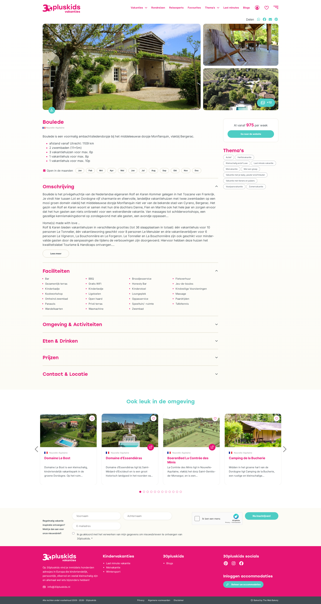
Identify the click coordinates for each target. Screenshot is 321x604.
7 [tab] (162, 492)
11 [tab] (177, 492)
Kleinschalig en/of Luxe (237, 163)
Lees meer (55, 253)
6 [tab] (159, 492)
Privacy (140, 600)
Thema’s (210, 7)
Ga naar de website (251, 134)
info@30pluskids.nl (58, 586)
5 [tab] (155, 492)
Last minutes (231, 7)
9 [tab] (170, 492)
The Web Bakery (270, 600)
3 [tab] (148, 492)
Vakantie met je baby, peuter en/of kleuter (245, 175)
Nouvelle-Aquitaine (55, 127)
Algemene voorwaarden (159, 600)
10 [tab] (173, 492)
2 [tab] (144, 492)
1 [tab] (140, 492)
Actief (228, 157)
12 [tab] (181, 492)
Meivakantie (232, 169)
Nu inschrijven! (262, 516)
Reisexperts (176, 7)
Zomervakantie (256, 186)
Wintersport (113, 571)
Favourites (194, 7)
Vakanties (137, 7)
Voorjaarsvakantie (234, 186)
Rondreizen (158, 7)
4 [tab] (151, 492)
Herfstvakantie (244, 157)
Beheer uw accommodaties (246, 584)
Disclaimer (179, 600)
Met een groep (250, 169)
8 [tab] (166, 492)
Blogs (246, 7)
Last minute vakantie (263, 163)
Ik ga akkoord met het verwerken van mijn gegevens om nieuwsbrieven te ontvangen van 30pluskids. (129, 536)
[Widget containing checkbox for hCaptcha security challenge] (217, 518)
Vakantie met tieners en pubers (240, 180)
